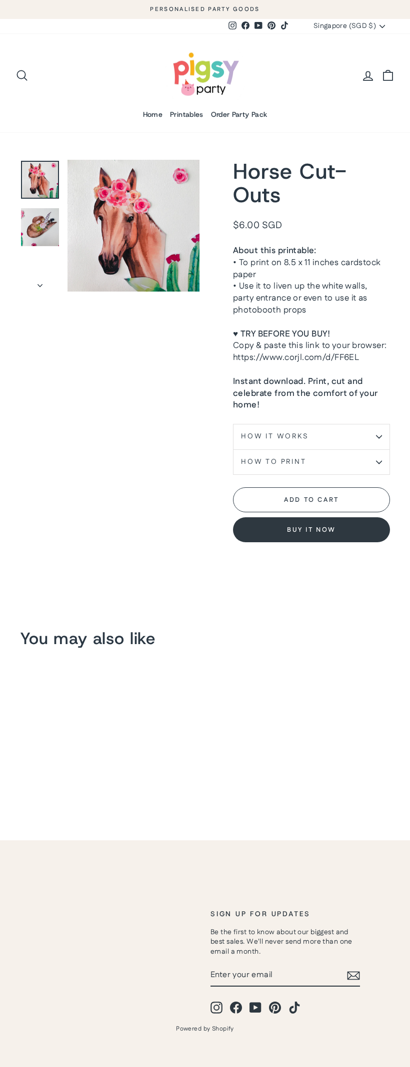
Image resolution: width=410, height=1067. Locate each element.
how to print (273, 462)
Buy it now (311, 529)
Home (152, 114)
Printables (187, 114)
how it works (275, 436)
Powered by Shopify (205, 1029)
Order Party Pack (239, 114)
